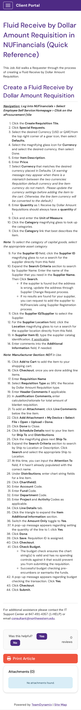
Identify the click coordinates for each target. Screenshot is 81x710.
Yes (41, 636)
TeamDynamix (42, 705)
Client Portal (28, 5)
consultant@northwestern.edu (33, 618)
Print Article (23, 658)
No (15, 643)
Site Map (60, 705)
